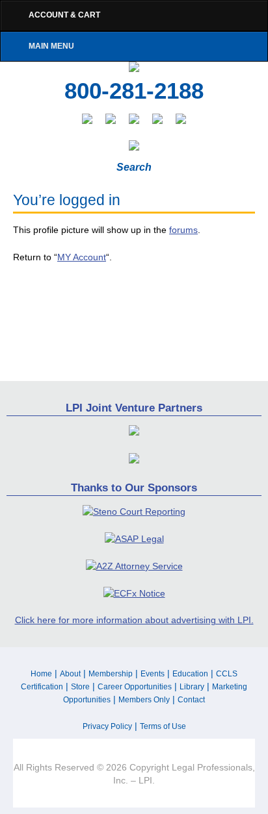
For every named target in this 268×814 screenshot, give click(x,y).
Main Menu (51, 46)
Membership (110, 673)
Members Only (144, 699)
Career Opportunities (135, 686)
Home (41, 673)
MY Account (81, 257)
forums (183, 230)
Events (153, 673)
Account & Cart (64, 14)
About (70, 673)
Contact (191, 699)
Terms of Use (163, 726)
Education (190, 673)
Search (134, 167)
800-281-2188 (134, 91)
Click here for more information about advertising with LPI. (134, 620)
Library (192, 686)
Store (80, 686)
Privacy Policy (107, 726)
